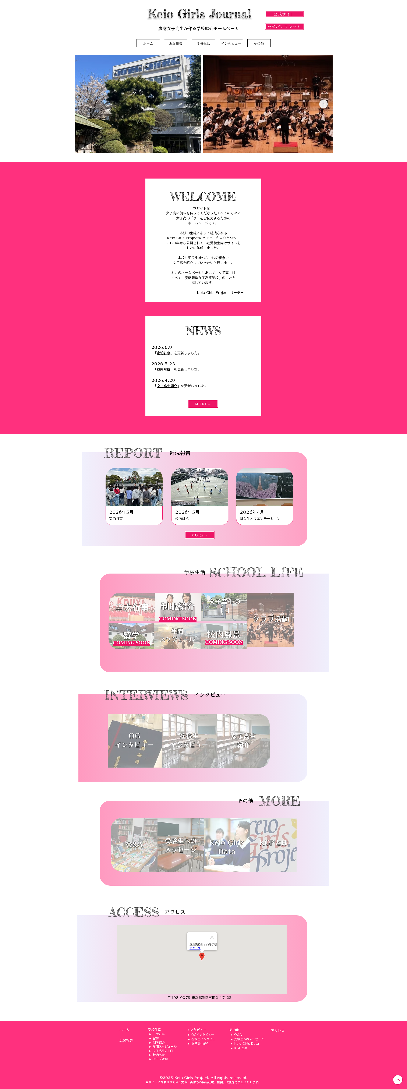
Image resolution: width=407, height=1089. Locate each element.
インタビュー (196, 1030)
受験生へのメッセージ (249, 1039)
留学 (156, 1038)
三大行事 (159, 1034)
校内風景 (159, 1054)
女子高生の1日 (163, 1050)
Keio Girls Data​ (246, 1043)
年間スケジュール (165, 1046)
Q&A (238, 1034)
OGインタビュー (202, 1034)
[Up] (398, 1080)
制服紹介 (159, 1042)
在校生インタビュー (204, 1039)
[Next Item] (323, 104)
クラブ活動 (160, 1059)
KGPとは (240, 1048)
